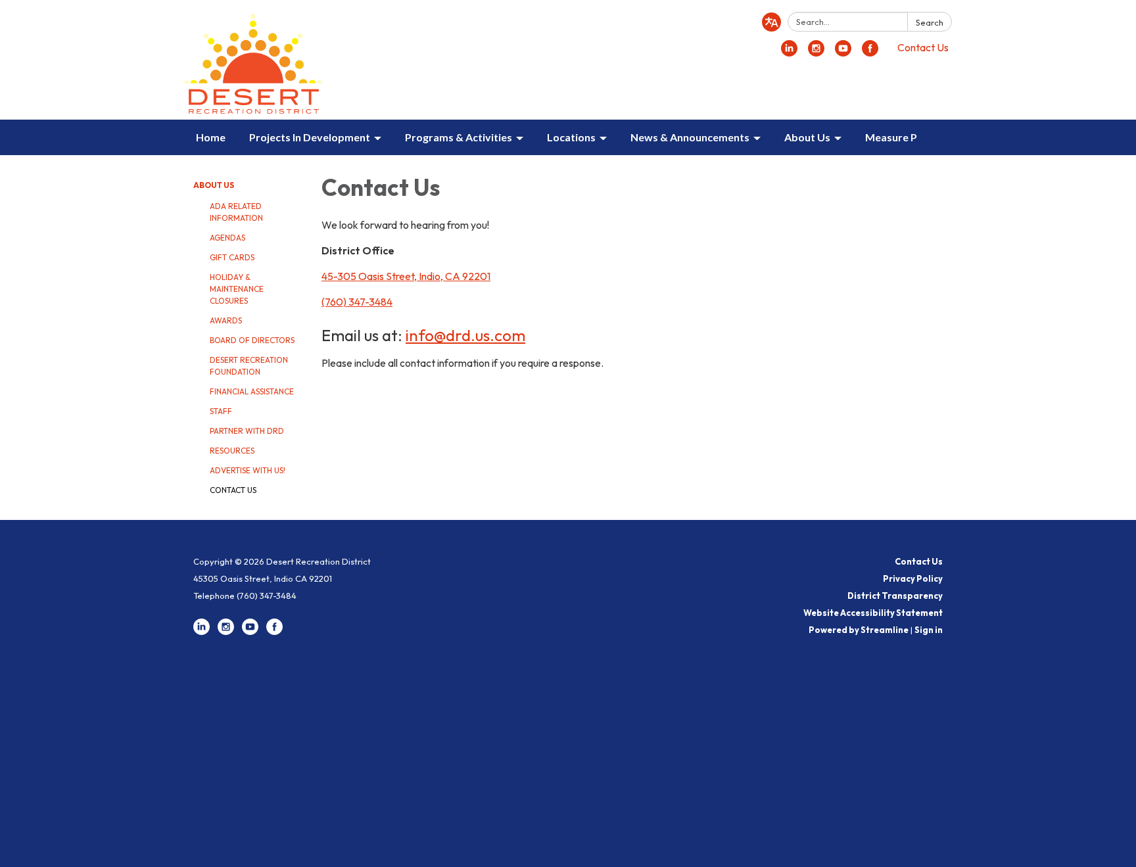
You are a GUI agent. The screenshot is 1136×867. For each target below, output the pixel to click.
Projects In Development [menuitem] (309, 137)
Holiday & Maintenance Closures (237, 289)
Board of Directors (252, 340)
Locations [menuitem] (571, 137)
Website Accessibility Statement (873, 612)
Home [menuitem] (210, 137)
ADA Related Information (236, 212)
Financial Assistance (252, 391)
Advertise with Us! (247, 470)
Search (929, 22)
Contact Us (923, 47)
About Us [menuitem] (807, 137)
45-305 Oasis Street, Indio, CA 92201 (405, 276)
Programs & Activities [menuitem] (458, 137)
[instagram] (816, 52)
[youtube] (843, 52)
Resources (232, 451)
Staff (221, 411)
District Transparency (895, 595)
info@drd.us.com (465, 335)
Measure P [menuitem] (891, 137)
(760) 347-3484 (356, 301)
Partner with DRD (247, 431)
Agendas (227, 238)
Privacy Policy (913, 578)
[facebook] (870, 52)
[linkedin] (789, 52)
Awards (226, 320)
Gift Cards (232, 257)
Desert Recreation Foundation (249, 366)
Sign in (928, 629)
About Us (213, 185)
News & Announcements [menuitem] (689, 137)
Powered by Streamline (859, 629)
